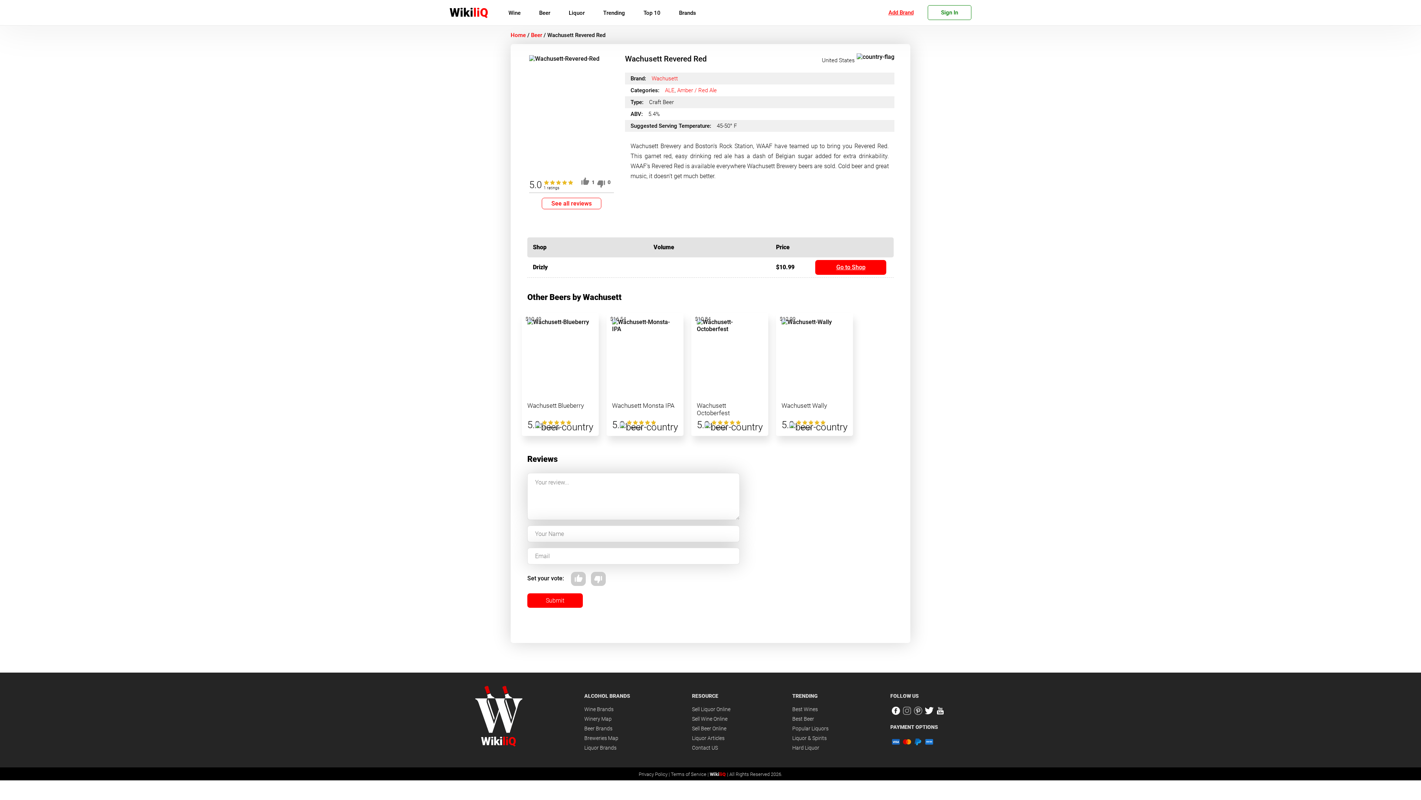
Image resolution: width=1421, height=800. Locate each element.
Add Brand (901, 12)
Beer (544, 13)
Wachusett (665, 78)
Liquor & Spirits (809, 738)
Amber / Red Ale (697, 90)
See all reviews (571, 203)
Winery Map (598, 719)
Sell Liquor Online (711, 709)
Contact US (705, 748)
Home (518, 35)
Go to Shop (851, 267)
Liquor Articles (708, 738)
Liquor (577, 13)
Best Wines (805, 709)
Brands (687, 13)
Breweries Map (601, 738)
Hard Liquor (805, 748)
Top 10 (652, 13)
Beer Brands (598, 728)
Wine (514, 13)
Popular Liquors (810, 728)
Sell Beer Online (709, 728)
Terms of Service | (690, 774)
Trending (614, 13)
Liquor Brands (600, 748)
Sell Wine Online (710, 719)
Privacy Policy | (655, 774)
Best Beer (803, 719)
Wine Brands (599, 709)
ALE (670, 90)
